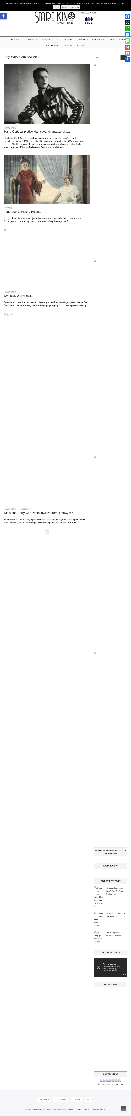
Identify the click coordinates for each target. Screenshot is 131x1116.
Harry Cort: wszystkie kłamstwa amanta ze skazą (37, 131)
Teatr (111, 39)
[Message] (127, 41)
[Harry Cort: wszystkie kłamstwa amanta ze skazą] (47, 65)
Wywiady (46, 39)
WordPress (62, 1109)
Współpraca (52, 45)
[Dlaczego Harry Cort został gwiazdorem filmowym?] (47, 314)
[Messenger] (127, 35)
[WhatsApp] (127, 29)
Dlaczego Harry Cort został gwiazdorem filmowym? (38, 513)
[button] (3, 16)
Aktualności (17, 39)
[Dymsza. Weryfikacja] (47, 230)
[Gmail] (127, 47)
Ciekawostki (98, 39)
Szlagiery (83, 39)
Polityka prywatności (98, 1109)
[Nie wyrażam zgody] (128, 5)
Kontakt (81, 45)
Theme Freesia (51, 1109)
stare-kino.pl (29, 1109)
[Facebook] (127, 16)
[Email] (127, 53)
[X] (127, 22)
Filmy (57, 39)
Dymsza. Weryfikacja (18, 295)
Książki (122, 39)
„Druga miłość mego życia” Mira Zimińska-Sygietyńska (114, 891)
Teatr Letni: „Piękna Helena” (23, 211)
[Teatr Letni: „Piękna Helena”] (47, 156)
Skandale (69, 39)
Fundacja (67, 45)
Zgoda (56, 7)
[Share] (127, 59)
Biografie (32, 39)
